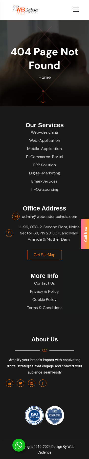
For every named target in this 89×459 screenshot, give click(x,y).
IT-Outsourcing (44, 189)
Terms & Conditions (45, 307)
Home (45, 77)
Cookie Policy (44, 299)
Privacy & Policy (44, 291)
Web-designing (44, 132)
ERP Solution (44, 164)
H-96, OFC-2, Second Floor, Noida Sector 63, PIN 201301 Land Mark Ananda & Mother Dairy (49, 233)
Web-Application (44, 140)
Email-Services (44, 181)
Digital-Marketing (44, 173)
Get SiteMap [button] (44, 255)
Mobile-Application (44, 148)
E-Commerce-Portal (44, 156)
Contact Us (44, 283)
